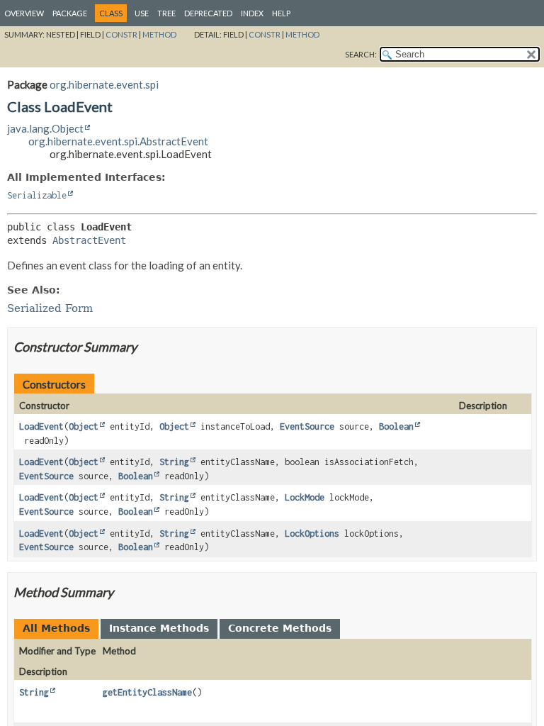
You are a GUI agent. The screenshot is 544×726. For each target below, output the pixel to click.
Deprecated (208, 13)
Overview (24, 13)
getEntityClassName (147, 692)
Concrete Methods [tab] (280, 628)
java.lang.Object (45, 128)
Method (159, 34)
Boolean (396, 426)
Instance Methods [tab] (159, 628)
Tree (166, 13)
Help (281, 13)
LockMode (304, 497)
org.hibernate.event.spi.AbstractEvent (118, 141)
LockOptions (312, 533)
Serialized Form (50, 308)
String (174, 462)
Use (142, 13)
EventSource (307, 426)
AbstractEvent (89, 240)
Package (69, 13)
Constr (121, 34)
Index (252, 13)
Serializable (37, 195)
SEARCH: (361, 54)
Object (83, 426)
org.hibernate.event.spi (104, 84)
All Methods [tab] (56, 628)
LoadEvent (41, 426)
